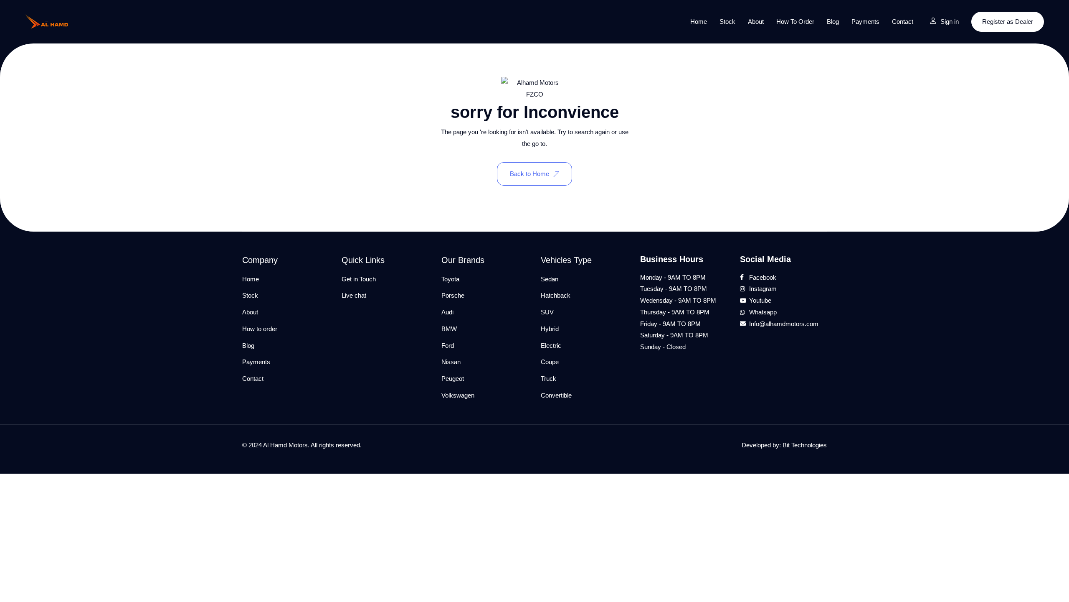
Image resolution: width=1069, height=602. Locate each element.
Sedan (549, 279)
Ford (447, 345)
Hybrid (550, 328)
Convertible (556, 395)
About (756, 21)
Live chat (354, 295)
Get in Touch (359, 279)
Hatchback (555, 295)
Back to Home (529, 173)
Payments (865, 21)
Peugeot (452, 378)
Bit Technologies (805, 445)
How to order (795, 21)
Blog (833, 21)
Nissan (451, 361)
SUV (547, 312)
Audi (447, 312)
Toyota (450, 279)
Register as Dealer (1007, 21)
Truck (548, 378)
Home (698, 21)
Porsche (452, 295)
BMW (449, 328)
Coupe (550, 361)
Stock (727, 21)
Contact (902, 21)
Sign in (949, 21)
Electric (551, 345)
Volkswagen (457, 395)
